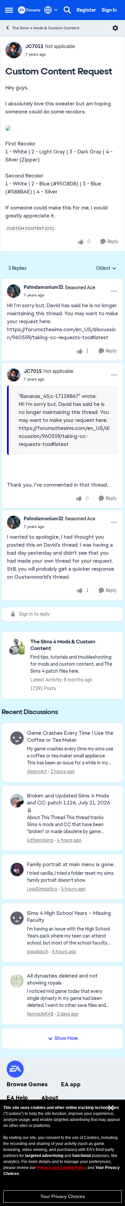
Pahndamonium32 (43, 287)
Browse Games (27, 1084)
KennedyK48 (40, 1014)
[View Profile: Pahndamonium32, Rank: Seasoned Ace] (13, 291)
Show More (66, 1038)
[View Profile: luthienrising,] (17, 800)
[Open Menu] (115, 28)
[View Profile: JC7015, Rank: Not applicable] (13, 50)
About (49, 1097)
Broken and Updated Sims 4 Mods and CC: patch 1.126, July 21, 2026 (68, 799)
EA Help (17, 1097)
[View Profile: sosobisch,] (17, 918)
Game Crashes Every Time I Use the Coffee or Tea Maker (70, 736)
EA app (71, 1084)
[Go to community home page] (29, 10)
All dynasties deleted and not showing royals (62, 979)
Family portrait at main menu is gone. (70, 864)
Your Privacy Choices (62, 1196)
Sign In (109, 10)
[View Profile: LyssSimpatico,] (17, 869)
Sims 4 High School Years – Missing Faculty (69, 917)
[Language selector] (51, 10)
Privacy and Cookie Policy (61, 1167)
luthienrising (40, 840)
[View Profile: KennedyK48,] (17, 981)
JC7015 (34, 46)
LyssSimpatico (42, 889)
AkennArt (37, 771)
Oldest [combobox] (106, 268)
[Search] (67, 10)
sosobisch (37, 952)
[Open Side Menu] (9, 10)
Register (86, 10)
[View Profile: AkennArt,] (17, 738)
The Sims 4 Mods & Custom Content (45, 28)
